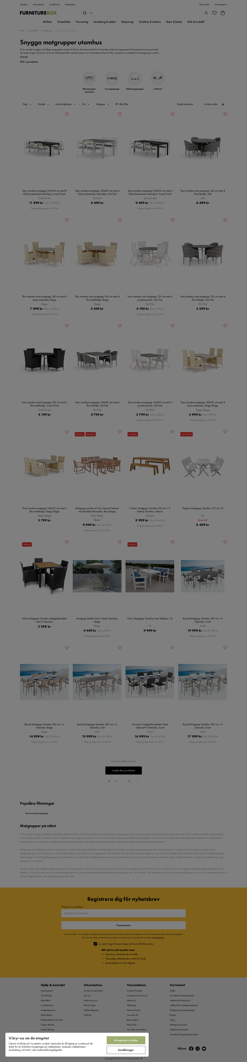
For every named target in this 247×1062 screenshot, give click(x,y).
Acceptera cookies (126, 1040)
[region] (77, 1045)
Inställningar (126, 1050)
